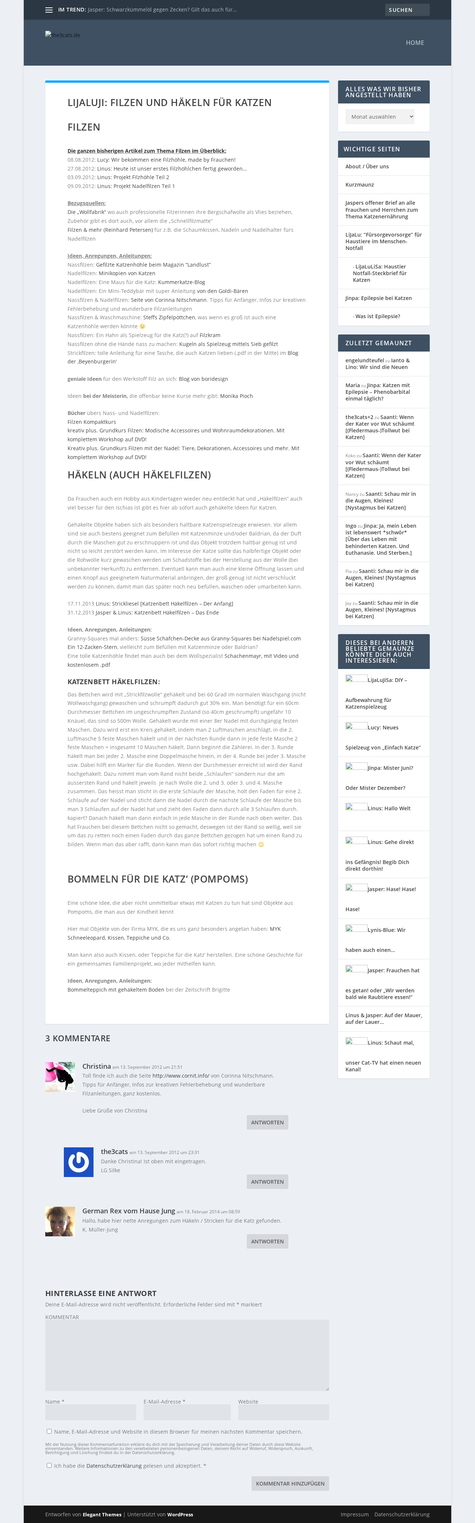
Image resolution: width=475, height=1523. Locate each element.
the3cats (114, 1151)
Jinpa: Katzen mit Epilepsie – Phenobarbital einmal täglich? (377, 392)
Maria (352, 385)
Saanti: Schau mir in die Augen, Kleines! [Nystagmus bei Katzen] (380, 500)
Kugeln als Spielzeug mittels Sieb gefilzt (228, 343)
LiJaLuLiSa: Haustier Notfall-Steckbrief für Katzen (380, 273)
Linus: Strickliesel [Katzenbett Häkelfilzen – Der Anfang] (164, 603)
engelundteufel (364, 360)
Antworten (267, 1122)
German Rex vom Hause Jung (128, 1210)
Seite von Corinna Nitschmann (169, 299)
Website (248, 1401)
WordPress (180, 1514)
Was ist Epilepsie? (378, 316)
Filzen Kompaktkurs (92, 421)
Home (415, 43)
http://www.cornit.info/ (181, 1075)
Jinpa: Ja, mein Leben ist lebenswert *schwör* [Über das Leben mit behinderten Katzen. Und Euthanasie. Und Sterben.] (380, 539)
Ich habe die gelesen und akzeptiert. (130, 1465)
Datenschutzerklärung (114, 1465)
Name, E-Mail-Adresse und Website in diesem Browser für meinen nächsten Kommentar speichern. (178, 1431)
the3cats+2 (359, 417)
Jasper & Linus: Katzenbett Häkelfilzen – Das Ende (157, 612)
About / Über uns (367, 166)
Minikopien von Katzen (127, 273)
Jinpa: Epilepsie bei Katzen (378, 297)
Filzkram (210, 335)
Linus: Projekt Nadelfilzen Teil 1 (136, 185)
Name (55, 1401)
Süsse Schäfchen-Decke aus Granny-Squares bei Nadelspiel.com (221, 638)
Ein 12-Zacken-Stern (92, 646)
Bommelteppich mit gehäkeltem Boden (116, 989)
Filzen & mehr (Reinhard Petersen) (110, 229)
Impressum (355, 1514)
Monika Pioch (236, 395)
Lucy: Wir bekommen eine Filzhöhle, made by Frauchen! (166, 159)
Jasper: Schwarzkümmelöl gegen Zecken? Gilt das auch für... (162, 9)
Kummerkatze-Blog (181, 282)
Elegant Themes (102, 1514)
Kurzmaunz (359, 184)
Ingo (351, 525)
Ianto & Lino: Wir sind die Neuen (377, 363)
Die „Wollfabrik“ (87, 211)
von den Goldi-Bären (222, 290)
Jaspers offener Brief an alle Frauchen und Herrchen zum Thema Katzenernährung (381, 209)
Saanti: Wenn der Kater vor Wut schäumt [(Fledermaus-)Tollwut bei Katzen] (380, 427)
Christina (96, 1066)
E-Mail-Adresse (165, 1401)
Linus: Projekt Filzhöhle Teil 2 (133, 177)
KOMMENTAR (62, 1317)
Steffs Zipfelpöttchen (169, 317)
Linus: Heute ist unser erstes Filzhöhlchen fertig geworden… (172, 168)
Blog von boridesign (203, 378)
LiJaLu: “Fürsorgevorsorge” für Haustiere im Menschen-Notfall (383, 241)
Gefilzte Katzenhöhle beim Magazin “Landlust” (153, 264)
